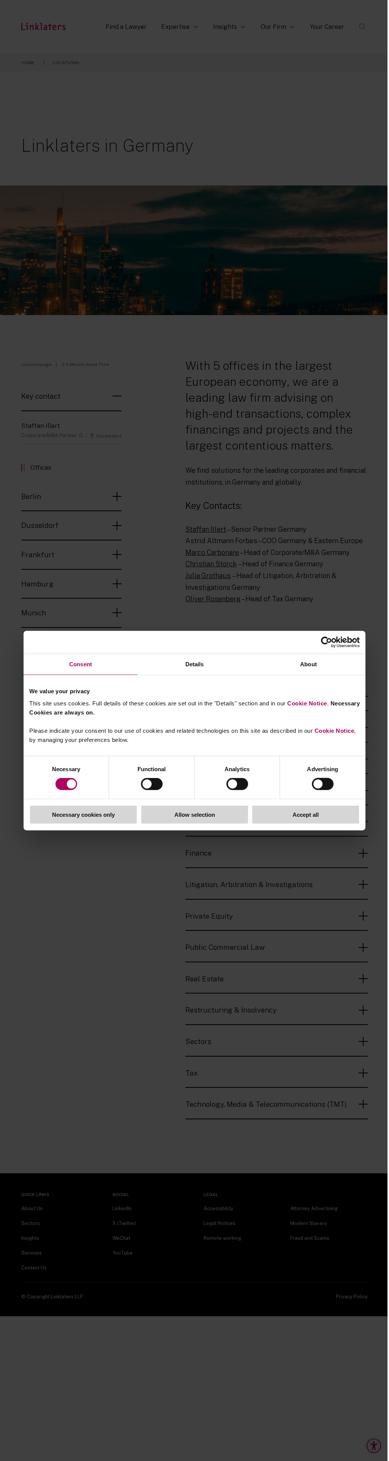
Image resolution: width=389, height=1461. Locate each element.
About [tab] (308, 664)
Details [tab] (194, 664)
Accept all (306, 814)
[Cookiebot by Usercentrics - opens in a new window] (326, 642)
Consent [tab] (80, 664)
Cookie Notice (307, 703)
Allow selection (194, 814)
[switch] (152, 784)
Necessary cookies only (83, 814)
